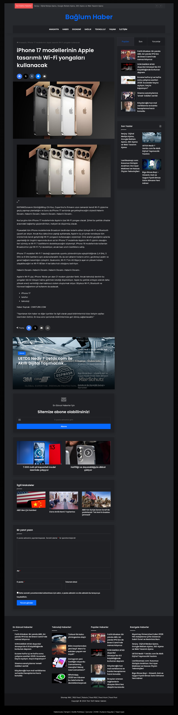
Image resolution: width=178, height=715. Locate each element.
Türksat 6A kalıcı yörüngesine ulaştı (77, 635)
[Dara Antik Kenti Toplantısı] (63, 500)
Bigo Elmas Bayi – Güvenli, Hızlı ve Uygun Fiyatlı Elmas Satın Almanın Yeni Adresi (151, 177)
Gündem (22, 353)
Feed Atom (103, 697)
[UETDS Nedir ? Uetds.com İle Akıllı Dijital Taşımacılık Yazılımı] (151, 137)
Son (140, 41)
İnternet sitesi (71, 582)
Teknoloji (100, 29)
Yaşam (112, 29)
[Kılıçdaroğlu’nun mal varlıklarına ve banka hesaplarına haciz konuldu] (128, 106)
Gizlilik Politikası (78, 712)
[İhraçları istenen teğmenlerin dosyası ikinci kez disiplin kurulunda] (98, 682)
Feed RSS (93, 697)
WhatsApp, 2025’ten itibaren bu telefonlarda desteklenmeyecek (77, 678)
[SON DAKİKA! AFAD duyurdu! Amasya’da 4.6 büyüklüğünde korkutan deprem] (128, 67)
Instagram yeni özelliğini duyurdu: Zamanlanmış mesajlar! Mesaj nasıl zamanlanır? (76, 664)
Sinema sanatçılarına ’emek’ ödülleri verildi (147, 94)
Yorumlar (156, 41)
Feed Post (113, 697)
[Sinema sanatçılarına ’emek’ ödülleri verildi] (128, 96)
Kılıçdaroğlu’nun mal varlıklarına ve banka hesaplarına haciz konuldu (147, 107)
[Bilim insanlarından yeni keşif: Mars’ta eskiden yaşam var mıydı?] (59, 649)
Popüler (125, 41)
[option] (64, 363)
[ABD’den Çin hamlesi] (31, 500)
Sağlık (88, 29)
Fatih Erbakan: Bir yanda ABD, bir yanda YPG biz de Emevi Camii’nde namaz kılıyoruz (148, 55)
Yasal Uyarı (119, 712)
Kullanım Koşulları (107, 712)
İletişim (123, 29)
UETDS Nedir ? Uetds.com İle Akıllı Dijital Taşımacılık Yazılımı (58, 6)
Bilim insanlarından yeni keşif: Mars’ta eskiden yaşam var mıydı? (77, 650)
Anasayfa (54, 29)
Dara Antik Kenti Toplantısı (62, 511)
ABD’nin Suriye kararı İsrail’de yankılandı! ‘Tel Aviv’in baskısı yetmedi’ (96, 512)
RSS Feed (77, 697)
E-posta (21, 582)
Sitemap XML (66, 697)
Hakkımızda (58, 712)
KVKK (96, 712)
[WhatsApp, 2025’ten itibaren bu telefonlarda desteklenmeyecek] (59, 678)
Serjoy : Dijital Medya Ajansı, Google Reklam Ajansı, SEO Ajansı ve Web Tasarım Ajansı (129, 140)
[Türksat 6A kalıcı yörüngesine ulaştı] (59, 638)
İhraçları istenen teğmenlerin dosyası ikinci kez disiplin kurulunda (115, 683)
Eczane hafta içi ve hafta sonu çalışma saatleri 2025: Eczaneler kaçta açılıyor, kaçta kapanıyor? (149, 83)
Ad (18, 571)
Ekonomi (76, 29)
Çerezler (89, 712)
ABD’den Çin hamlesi (26, 510)
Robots (85, 697)
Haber (65, 29)
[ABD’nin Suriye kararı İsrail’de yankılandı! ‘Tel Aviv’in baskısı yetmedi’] (96, 499)
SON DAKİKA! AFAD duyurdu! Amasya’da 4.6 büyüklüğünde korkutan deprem (149, 68)
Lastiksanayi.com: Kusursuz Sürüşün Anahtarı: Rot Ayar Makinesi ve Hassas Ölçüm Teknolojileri (45, 361)
